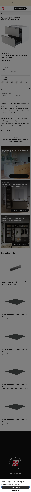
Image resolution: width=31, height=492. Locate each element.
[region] (15, 485)
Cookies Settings (15, 490)
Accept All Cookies (15, 487)
